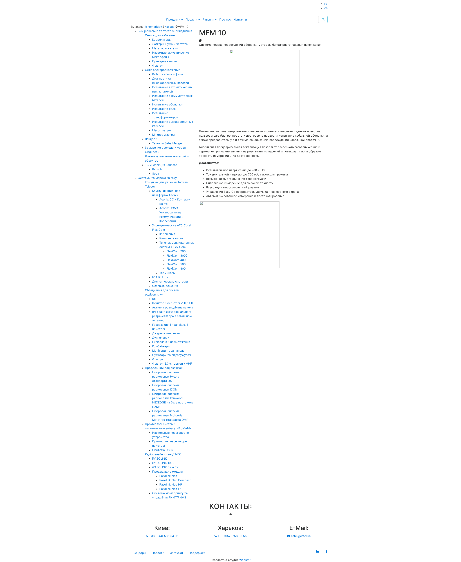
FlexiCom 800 (176, 268)
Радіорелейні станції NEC (163, 454)
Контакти (240, 19)
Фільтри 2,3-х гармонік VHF (172, 363)
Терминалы (167, 273)
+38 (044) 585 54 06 (163, 536)
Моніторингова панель (168, 350)
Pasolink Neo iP (170, 489)
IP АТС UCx (160, 277)
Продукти (173, 19)
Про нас (225, 19)
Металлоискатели (165, 48)
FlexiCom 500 (176, 264)
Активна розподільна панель (172, 307)
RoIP (155, 299)
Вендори (151, 139)
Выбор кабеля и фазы (167, 74)
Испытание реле (164, 108)
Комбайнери (161, 346)
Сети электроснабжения (162, 70)
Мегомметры (161, 130)
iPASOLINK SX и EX (165, 467)
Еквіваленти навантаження (171, 342)
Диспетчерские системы (170, 281)
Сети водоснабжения (160, 35)
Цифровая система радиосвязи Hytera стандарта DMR (166, 376)
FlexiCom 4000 (177, 260)
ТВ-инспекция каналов (161, 165)
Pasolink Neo (168, 476)
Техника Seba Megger (167, 143)
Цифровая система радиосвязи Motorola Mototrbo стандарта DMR (170, 415)
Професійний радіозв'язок (164, 368)
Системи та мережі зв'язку (157, 178)
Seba (155, 173)
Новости (158, 553)
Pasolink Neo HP (170, 484)
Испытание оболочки (167, 104)
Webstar (244, 560)
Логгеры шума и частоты (170, 44)
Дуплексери (160, 337)
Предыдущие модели (167, 471)
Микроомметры (163, 134)
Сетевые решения (165, 286)
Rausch (157, 169)
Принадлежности (164, 61)
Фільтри (158, 65)
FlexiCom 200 (176, 251)
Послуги (192, 19)
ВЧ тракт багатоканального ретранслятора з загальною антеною (172, 316)
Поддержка (197, 553)
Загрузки (176, 553)
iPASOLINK (159, 458)
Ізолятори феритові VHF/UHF (173, 303)
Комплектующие (171, 238)
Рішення (208, 19)
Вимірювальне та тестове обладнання (165, 31)
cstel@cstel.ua (300, 536)
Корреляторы (161, 39)
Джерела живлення (166, 333)
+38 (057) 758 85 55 (232, 536)
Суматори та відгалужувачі (171, 355)
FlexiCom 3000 (177, 255)
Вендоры (139, 553)
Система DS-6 (162, 450)
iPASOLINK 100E (163, 463)
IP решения (167, 234)
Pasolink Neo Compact (175, 480)
